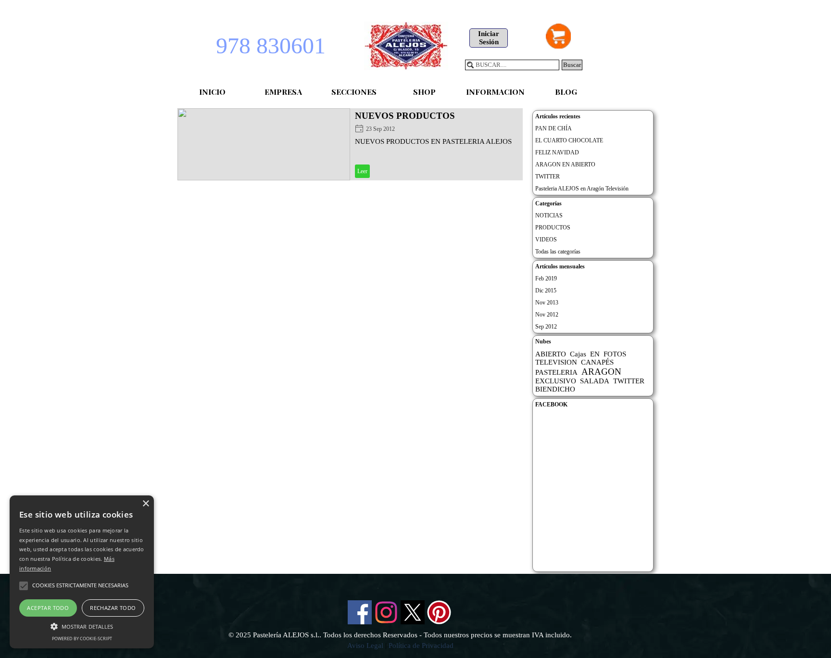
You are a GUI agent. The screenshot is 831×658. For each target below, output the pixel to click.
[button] (81, 625)
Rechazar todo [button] (113, 607)
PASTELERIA (556, 372)
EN (595, 354)
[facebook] (360, 612)
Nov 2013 (546, 302)
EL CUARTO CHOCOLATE (569, 140)
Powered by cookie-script (82, 638)
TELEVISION (556, 362)
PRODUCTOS (552, 227)
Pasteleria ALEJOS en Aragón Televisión (582, 188)
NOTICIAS (549, 215)
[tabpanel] (400, 640)
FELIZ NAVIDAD (557, 152)
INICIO (212, 92)
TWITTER (547, 176)
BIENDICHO (555, 389)
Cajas (578, 354)
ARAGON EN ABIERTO (565, 164)
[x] (413, 612)
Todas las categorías (557, 251)
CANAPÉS (597, 362)
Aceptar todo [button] (48, 607)
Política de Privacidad (421, 645)
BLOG (566, 92)
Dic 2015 (545, 290)
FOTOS (615, 354)
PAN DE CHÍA (553, 128)
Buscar (572, 64)
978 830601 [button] (271, 45)
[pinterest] (439, 612)
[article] (350, 144)
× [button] (145, 503)
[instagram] (386, 612)
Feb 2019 (546, 278)
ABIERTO (550, 354)
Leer (362, 171)
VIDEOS (546, 239)
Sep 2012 (546, 326)
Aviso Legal (365, 645)
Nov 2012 (546, 314)
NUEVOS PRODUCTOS (405, 116)
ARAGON (601, 372)
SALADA (594, 381)
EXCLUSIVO (555, 381)
